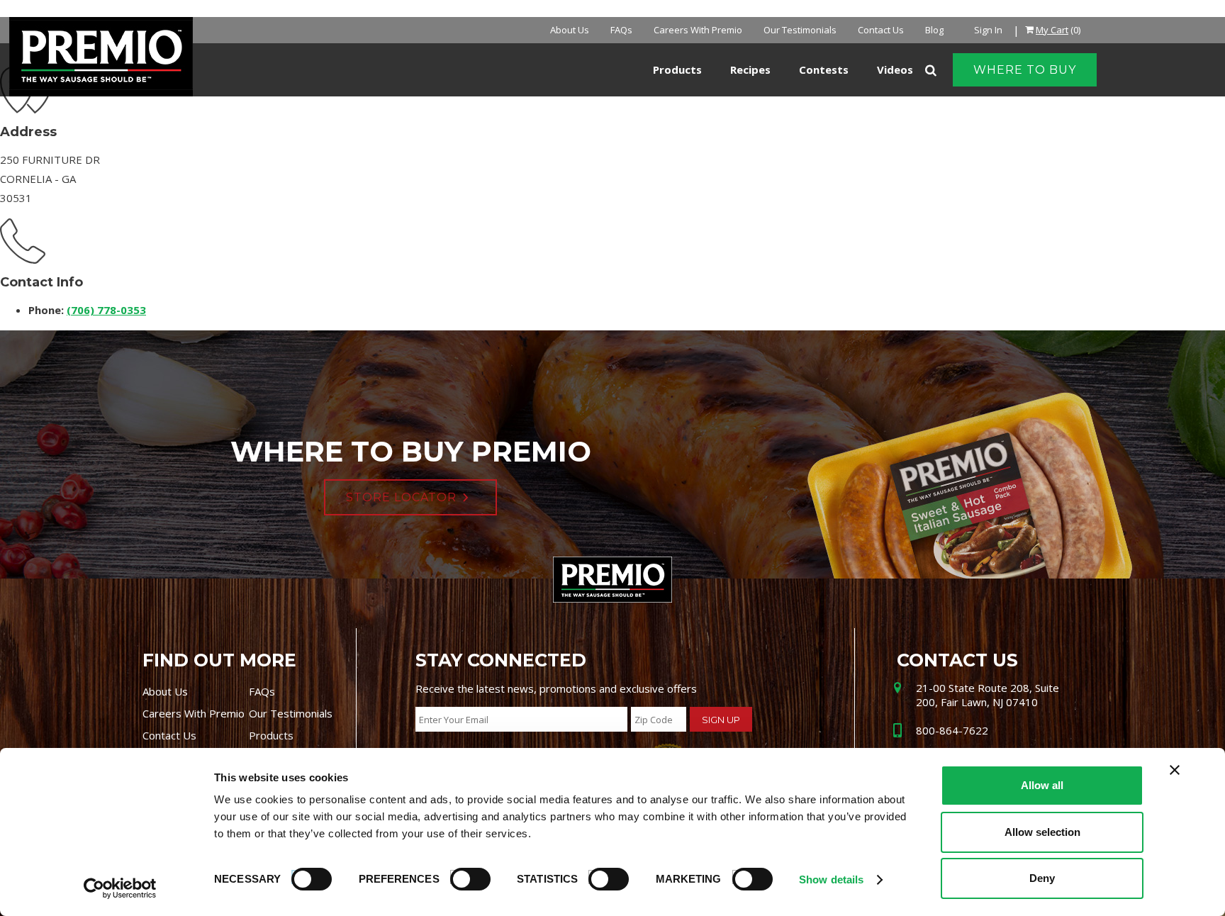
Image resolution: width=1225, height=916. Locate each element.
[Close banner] (1175, 770)
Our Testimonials (800, 29)
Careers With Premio (698, 29)
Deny (1042, 878)
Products (271, 735)
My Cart (1052, 29)
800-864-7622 (952, 730)
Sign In (988, 29)
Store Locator (401, 497)
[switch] (463, 877)
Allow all (1042, 785)
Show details (831, 879)
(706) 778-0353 (106, 310)
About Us (569, 29)
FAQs (621, 29)
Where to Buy (1024, 70)
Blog (934, 29)
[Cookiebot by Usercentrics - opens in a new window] (120, 888)
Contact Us (881, 29)
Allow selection (1042, 832)
